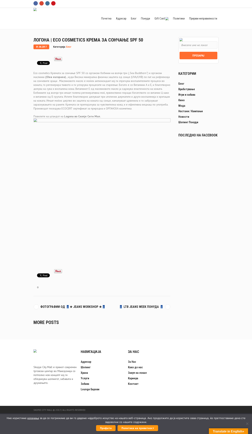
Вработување (186, 89)
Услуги (85, 378)
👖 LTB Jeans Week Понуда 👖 (141, 307)
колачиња (33, 418)
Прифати (106, 428)
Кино (181, 100)
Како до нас (135, 367)
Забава (85, 383)
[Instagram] (47, 3)
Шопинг (86, 367)
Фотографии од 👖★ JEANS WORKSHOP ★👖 (73, 307)
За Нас (132, 361)
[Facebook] (35, 3)
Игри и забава (186, 94)
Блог (68, 46)
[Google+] (41, 3)
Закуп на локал (137, 372)
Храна (84, 372)
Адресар (86, 361)
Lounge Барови (90, 389)
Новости (183, 116)
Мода (181, 105)
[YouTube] (53, 3)
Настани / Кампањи (190, 111)
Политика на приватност (137, 428)
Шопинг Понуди (188, 122)
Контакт (133, 383)
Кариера (133, 378)
